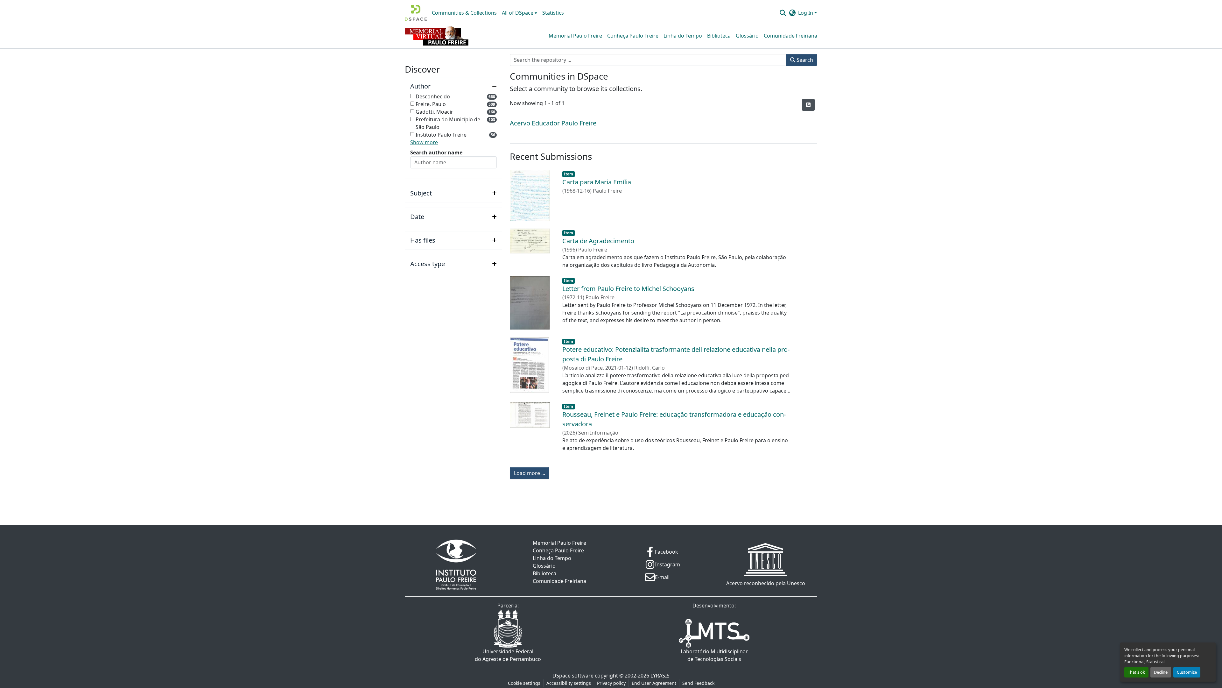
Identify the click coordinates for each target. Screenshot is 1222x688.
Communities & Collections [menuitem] (464, 12)
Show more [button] (424, 142)
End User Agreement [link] (654, 683)
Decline (1161, 672)
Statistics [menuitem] (553, 12)
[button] (416, 13)
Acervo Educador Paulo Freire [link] (553, 123)
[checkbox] (412, 96)
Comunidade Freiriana (790, 35)
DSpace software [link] (572, 675)
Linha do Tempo (683, 35)
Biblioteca (719, 35)
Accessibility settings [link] (568, 683)
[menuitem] (519, 13)
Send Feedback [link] (698, 683)
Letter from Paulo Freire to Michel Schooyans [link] (628, 288)
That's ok (1136, 672)
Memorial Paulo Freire (575, 35)
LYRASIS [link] (660, 675)
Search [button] (804, 59)
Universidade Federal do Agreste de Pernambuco (508, 655)
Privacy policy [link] (611, 683)
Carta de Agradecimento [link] (598, 241)
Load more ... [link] (529, 473)
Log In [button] (806, 12)
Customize (1187, 672)
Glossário (747, 35)
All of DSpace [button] (517, 12)
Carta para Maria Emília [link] (596, 182)
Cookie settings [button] (524, 683)
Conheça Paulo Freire (632, 35)
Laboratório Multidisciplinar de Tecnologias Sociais (714, 655)
